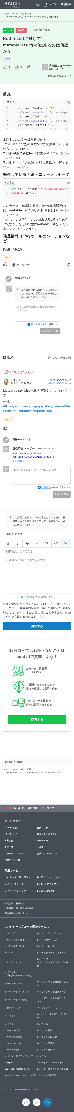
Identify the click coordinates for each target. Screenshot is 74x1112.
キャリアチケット (13, 983)
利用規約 (20, 903)
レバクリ (9, 1024)
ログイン (55, 4)
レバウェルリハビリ (14, 1043)
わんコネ (41, 1056)
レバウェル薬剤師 (46, 1049)
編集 (59, 383)
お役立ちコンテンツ (47, 853)
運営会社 (9, 903)
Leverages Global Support (50, 1062)
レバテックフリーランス (18, 877)
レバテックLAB (45, 891)
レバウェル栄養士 (46, 1043)
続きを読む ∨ (18, 461)
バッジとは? (11, 834)
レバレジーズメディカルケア (19, 1056)
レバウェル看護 (45, 1030)
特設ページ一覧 (12, 860)
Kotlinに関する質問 (22, 14)
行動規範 (35, 324)
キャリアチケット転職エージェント (52, 1000)
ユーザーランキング (14, 853)
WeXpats (9, 1062)
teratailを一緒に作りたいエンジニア (34, 808)
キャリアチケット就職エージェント (52, 983)
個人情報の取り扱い (26, 908)
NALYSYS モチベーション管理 (20, 1075)
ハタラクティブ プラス (48, 1008)
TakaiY (15, 380)
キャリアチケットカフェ (17, 992)
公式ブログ (42, 828)
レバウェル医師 (12, 1049)
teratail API (43, 840)
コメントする (50, 330)
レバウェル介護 (12, 1030)
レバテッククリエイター (50, 877)
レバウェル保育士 (13, 1037)
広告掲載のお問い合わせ (17, 913)
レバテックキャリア (48, 884)
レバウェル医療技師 (47, 1037)
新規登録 (66, 4)
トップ (6, 14)
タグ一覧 (9, 847)
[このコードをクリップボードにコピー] (68, 102)
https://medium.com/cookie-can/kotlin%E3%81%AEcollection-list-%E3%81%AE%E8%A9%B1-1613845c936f (37, 457)
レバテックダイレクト (17, 891)
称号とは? (10, 840)
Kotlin (7, 59)
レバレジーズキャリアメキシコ (52, 1069)
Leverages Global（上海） (18, 1069)
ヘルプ (40, 847)
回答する (37, 626)
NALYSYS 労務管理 (47, 1075)
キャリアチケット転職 (16, 1000)
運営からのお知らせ (47, 834)
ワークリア (10, 1016)
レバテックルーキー (15, 884)
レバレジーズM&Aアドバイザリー (52, 1016)
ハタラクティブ (12, 1008)
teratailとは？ (12, 828)
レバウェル (42, 1024)
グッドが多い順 (61, 357)
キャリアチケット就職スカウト (52, 992)
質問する (37, 719)
